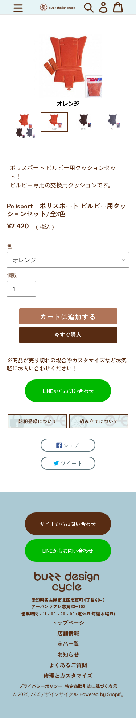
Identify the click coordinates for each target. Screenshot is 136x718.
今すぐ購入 (68, 334)
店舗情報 (68, 633)
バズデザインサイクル (54, 694)
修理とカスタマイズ (68, 675)
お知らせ (68, 654)
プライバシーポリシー (40, 686)
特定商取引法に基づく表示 (91, 686)
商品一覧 (68, 643)
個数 (12, 275)
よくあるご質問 (68, 665)
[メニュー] (18, 7)
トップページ (68, 622)
